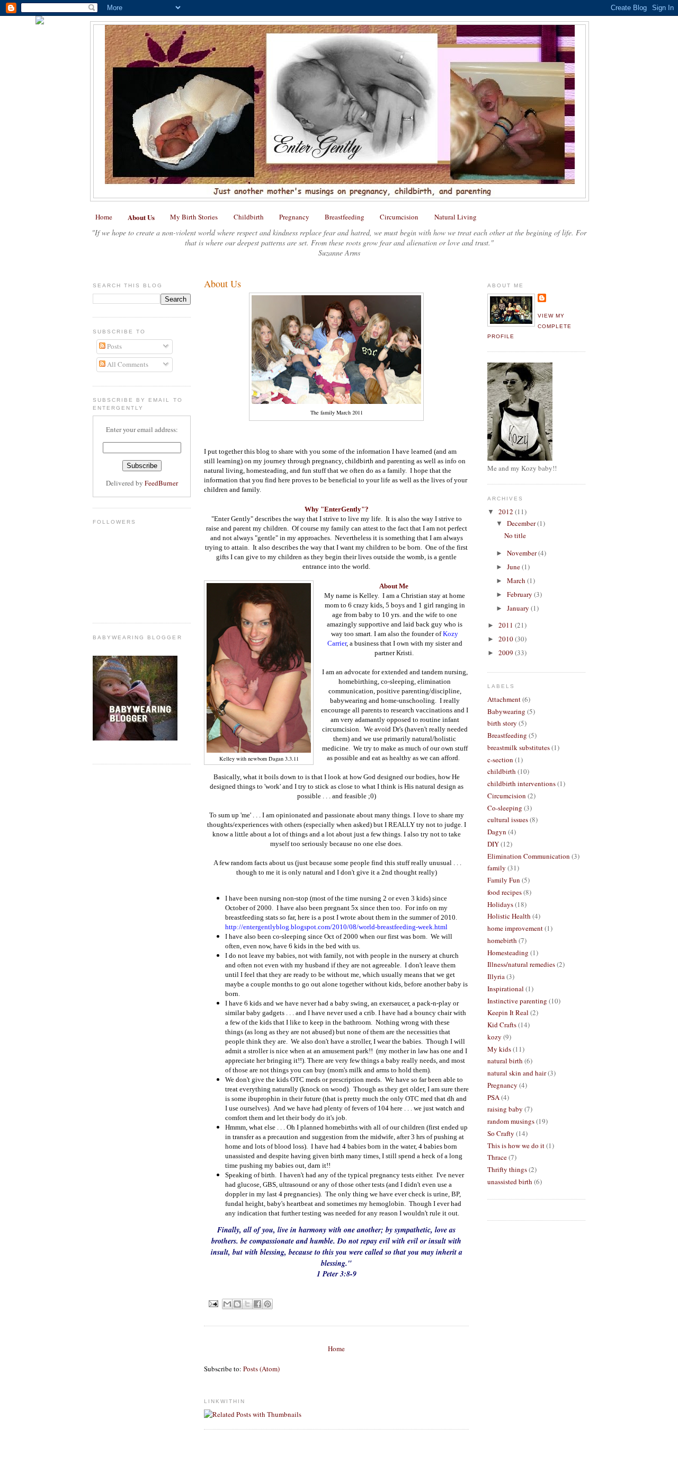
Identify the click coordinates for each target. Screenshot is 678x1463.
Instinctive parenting (517, 1001)
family (496, 867)
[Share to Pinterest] (267, 1304)
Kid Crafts (501, 1024)
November (522, 553)
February (520, 594)
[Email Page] (213, 1303)
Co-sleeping (504, 808)
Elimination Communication (528, 856)
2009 (506, 652)
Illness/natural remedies (521, 964)
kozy (494, 1037)
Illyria (496, 976)
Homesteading (508, 952)
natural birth (505, 1060)
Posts (113, 346)
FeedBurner (161, 483)
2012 (506, 511)
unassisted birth (509, 1181)
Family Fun (503, 880)
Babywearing (506, 711)
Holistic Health (509, 916)
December (522, 523)
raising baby (505, 1109)
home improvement (515, 928)
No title (515, 535)
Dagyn (496, 831)
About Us (141, 217)
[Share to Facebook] (257, 1304)
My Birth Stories (194, 217)
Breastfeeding (344, 217)
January (519, 608)
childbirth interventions (521, 783)
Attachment (504, 699)
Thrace (497, 1157)
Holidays (500, 904)
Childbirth (249, 217)
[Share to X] (247, 1304)
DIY (493, 844)
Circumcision (399, 217)
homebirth (502, 940)
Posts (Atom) (261, 1368)
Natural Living (455, 217)
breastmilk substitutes (518, 747)
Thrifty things (507, 1169)
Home (103, 217)
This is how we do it (516, 1145)
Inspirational (505, 988)
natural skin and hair (516, 1073)
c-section (500, 759)
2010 (506, 639)
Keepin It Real (508, 1012)
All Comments (126, 364)
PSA (493, 1097)
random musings (510, 1121)
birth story (502, 723)
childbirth (501, 771)
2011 (506, 625)
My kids (499, 1049)
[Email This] (227, 1304)
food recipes (504, 892)
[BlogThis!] (237, 1304)
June (514, 566)
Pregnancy (294, 217)
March (517, 580)
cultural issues (507, 819)
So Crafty (500, 1133)
